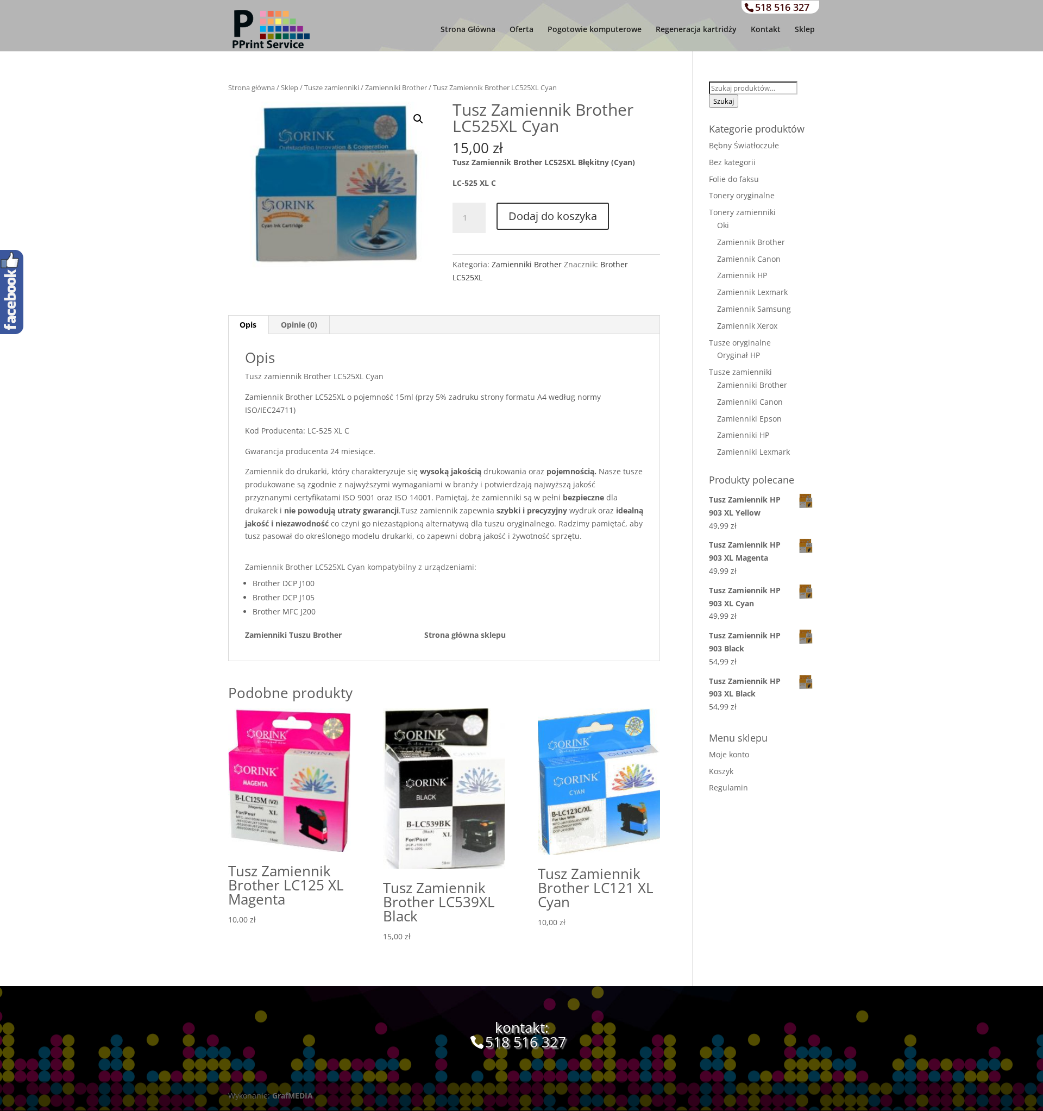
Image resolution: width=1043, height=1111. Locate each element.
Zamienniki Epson (749, 418)
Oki (723, 225)
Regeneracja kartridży (696, 30)
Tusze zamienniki (331, 87)
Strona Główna (468, 30)
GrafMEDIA (292, 1095)
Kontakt (766, 30)
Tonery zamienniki (742, 212)
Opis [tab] (248, 324)
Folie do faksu (734, 179)
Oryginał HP (738, 355)
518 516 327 (782, 7)
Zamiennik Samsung (754, 309)
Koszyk (721, 771)
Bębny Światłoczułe (744, 145)
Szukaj (723, 101)
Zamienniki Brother (396, 87)
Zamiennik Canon (749, 259)
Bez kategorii (732, 162)
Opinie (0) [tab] (299, 324)
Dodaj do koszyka (552, 216)
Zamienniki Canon (750, 402)
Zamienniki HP (743, 435)
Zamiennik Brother (751, 242)
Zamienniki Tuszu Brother (334, 635)
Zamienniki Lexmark (753, 452)
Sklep (805, 30)
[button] (418, 119)
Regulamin (728, 787)
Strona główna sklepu (465, 635)
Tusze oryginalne (740, 342)
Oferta (521, 30)
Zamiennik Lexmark (752, 292)
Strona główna (251, 87)
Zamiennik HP (742, 275)
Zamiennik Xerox (747, 326)
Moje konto (729, 754)
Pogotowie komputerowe (595, 30)
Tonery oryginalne (742, 195)
